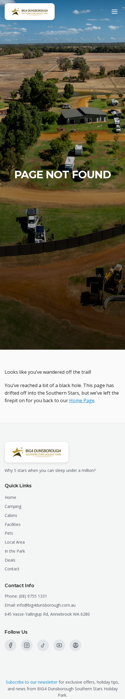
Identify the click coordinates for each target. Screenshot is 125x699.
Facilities (13, 524)
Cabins (11, 515)
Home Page (81, 400)
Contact (12, 569)
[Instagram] (27, 645)
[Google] (75, 645)
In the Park (15, 551)
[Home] (30, 11)
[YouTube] (59, 645)
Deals (10, 560)
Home (10, 497)
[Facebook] (10, 645)
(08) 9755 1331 (33, 596)
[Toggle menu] (114, 11)
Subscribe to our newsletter (32, 682)
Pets (9, 533)
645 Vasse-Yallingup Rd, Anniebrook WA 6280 (47, 614)
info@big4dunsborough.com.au (46, 605)
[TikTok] (43, 645)
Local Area (15, 542)
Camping (13, 506)
